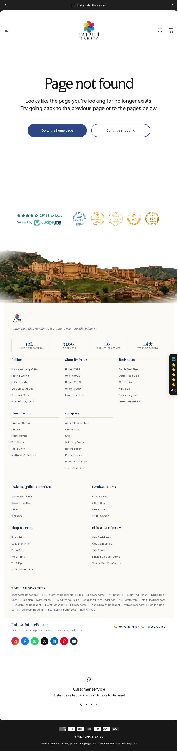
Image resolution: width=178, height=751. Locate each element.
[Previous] (6, 5)
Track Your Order (74, 468)
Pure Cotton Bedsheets (58, 595)
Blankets (16, 516)
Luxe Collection (73, 395)
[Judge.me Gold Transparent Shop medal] (96, 219)
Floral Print (18, 556)
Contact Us (71, 429)
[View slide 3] (90, 704)
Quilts (14, 509)
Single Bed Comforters (105, 556)
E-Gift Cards (19, 382)
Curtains (16, 429)
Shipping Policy (73, 442)
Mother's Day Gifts (22, 401)
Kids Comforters (101, 543)
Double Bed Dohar (22, 503)
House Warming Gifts (24, 369)
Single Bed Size (126, 369)
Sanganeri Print (20, 543)
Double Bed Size (127, 376)
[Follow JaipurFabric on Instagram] (15, 641)
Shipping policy (86, 743)
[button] (170, 375)
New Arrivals (103, 609)
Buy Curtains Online (72, 600)
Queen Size (123, 382)
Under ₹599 (71, 369)
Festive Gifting (20, 376)
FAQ (66, 435)
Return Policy (72, 449)
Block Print (18, 537)
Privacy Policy (72, 455)
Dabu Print (17, 550)
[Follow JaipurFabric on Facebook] (25, 641)
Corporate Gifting (22, 388)
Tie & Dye (17, 563)
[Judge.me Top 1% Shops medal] (132, 219)
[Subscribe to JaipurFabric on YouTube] (74, 641)
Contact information (107, 743)
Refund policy (128, 743)
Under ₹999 (71, 376)
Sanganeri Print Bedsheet (104, 600)
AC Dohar (114, 595)
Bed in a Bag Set (21, 609)
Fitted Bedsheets (127, 401)
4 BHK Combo (99, 516)
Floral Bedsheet (67, 605)
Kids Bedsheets (100, 537)
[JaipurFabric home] (17, 318)
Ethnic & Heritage (22, 569)
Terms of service (48, 743)
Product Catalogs (75, 461)
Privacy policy (67, 743)
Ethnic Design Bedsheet (118, 605)
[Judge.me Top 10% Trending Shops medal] (151, 219)
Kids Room (97, 550)
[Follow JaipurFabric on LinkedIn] (54, 641)
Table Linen (18, 449)
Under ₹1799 (72, 388)
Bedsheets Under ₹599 (25, 595)
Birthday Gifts (20, 395)
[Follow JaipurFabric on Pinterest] (64, 641)
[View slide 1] (79, 704)
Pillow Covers (19, 435)
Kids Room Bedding (48, 609)
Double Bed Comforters (105, 563)
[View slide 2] (84, 704)
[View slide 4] (95, 704)
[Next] (172, 5)
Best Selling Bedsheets (78, 609)
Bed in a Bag (98, 496)
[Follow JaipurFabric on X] (44, 641)
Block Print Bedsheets (91, 595)
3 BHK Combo (99, 509)
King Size (122, 388)
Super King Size (126, 395)
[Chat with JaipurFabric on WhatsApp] (35, 641)
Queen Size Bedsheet (40, 605)
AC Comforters (134, 600)
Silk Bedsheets (90, 605)
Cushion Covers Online (42, 600)
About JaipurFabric (76, 423)
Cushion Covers (21, 423)
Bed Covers (18, 442)
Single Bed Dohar (21, 496)
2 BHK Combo (99, 503)
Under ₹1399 (72, 382)
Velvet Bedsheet (147, 605)
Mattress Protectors (23, 455)
